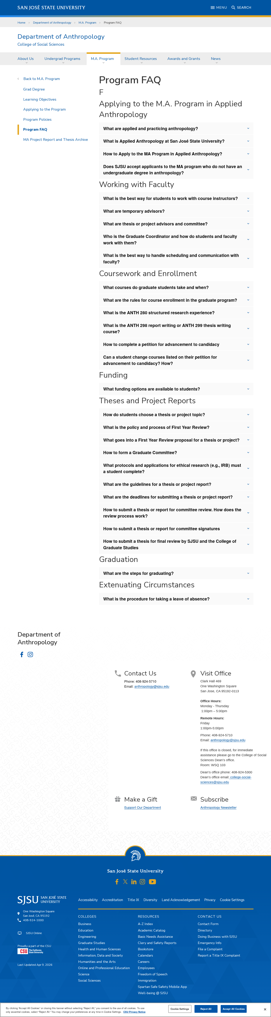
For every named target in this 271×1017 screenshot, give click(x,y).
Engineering (87, 936)
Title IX (133, 900)
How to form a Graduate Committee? (140, 452)
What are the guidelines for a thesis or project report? (157, 484)
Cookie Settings (232, 900)
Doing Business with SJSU (217, 936)
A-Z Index (145, 924)
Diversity (150, 900)
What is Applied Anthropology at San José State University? (164, 141)
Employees (146, 968)
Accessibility (88, 900)
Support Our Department (142, 807)
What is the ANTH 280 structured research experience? (159, 312)
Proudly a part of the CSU (34, 946)
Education (85, 930)
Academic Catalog (151, 930)
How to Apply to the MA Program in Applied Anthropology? (162, 154)
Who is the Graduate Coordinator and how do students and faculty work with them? (170, 239)
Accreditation (112, 900)
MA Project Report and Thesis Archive (55, 139)
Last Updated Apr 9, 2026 (35, 965)
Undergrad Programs (62, 58)
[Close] (265, 1009)
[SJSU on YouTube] (152, 881)
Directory (205, 930)
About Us (26, 58)
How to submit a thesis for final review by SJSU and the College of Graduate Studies (169, 544)
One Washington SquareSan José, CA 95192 (39, 913)
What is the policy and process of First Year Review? (156, 427)
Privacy (210, 900)
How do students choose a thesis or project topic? (154, 414)
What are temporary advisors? (134, 211)
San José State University (52, 8)
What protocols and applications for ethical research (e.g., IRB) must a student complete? (172, 468)
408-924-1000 (33, 920)
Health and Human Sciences (99, 949)
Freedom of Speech (152, 974)
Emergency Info (209, 943)
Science (83, 974)
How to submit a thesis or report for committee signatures (161, 528)
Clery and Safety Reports (157, 943)
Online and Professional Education (104, 968)
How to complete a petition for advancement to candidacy (161, 344)
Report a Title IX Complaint (219, 955)
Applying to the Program (44, 109)
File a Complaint (210, 949)
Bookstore (145, 949)
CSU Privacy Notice (134, 1011)
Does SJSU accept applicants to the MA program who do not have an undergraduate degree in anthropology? (172, 169)
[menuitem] (26, 58)
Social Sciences (89, 980)
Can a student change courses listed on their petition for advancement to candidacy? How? (160, 360)
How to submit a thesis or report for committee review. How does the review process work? (172, 512)
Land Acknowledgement (181, 900)
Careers (144, 961)
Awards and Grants (183, 58)
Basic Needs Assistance (155, 936)
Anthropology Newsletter (218, 807)
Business (84, 924)
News (216, 58)
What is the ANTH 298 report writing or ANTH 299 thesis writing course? (167, 328)
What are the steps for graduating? (138, 573)
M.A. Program (87, 23)
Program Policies (37, 119)
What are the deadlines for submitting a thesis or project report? (168, 497)
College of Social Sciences (41, 44)
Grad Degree (34, 89)
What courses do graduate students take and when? (156, 287)
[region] (135, 1010)
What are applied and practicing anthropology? (150, 128)
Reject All (205, 1009)
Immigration (147, 980)
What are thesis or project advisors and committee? (155, 224)
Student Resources (141, 58)
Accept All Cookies (234, 1009)
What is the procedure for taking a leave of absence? (156, 599)
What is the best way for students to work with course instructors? (170, 198)
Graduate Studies (91, 943)
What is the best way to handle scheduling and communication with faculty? (171, 258)
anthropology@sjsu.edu (151, 686)
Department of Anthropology (52, 23)
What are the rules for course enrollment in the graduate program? (170, 300)
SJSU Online (34, 933)
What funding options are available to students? (151, 389)
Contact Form (208, 924)
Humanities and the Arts (97, 961)
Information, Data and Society (100, 955)
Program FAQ (35, 129)
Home (21, 23)
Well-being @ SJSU (153, 993)
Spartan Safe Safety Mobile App (162, 987)
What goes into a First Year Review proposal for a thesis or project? (171, 440)
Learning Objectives (39, 99)
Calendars (145, 955)
